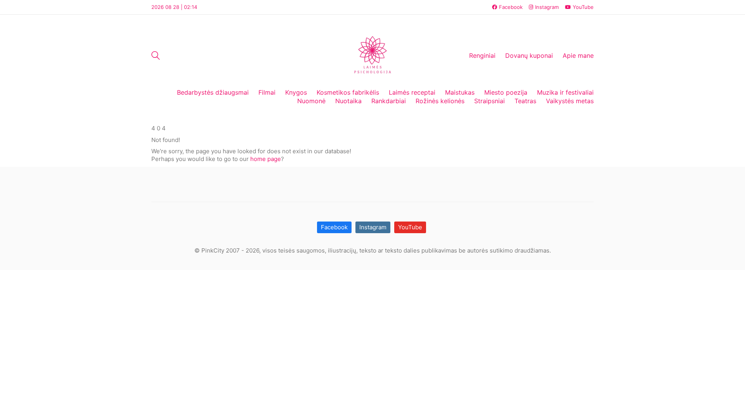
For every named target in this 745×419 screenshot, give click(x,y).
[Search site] (155, 56)
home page (265, 159)
